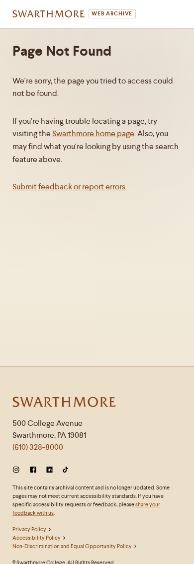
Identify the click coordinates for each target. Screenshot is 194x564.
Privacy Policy (29, 529)
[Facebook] (33, 470)
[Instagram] (18, 470)
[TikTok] (65, 470)
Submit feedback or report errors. (69, 186)
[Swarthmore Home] (64, 403)
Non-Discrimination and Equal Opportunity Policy (72, 546)
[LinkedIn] (49, 470)
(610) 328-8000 (37, 447)
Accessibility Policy (36, 537)
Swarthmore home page (93, 133)
